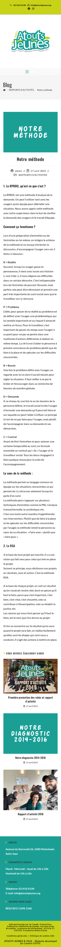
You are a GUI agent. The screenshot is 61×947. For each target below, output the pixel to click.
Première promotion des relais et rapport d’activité (30, 699)
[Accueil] (4, 90)
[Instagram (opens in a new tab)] (32, 8)
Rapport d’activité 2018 (30, 814)
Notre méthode (44, 90)
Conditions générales (17, 936)
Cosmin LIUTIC (32, 943)
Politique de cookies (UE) (42, 936)
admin (18, 170)
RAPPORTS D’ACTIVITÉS (33, 174)
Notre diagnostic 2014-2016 (30, 758)
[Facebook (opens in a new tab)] (29, 8)
